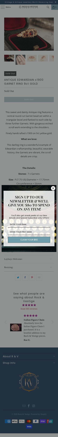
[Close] (53, 188)
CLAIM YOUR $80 (29, 239)
